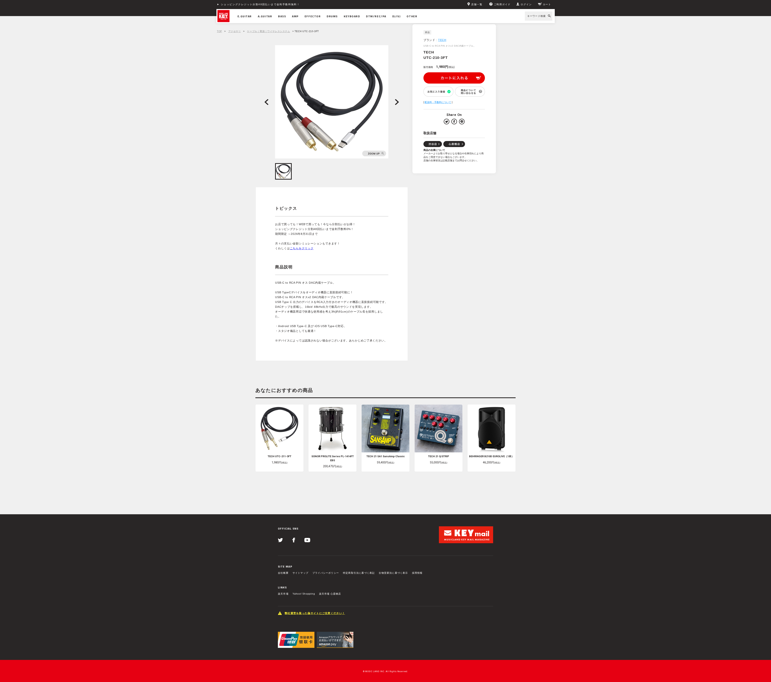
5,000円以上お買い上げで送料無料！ (245, 4)
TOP (219, 31)
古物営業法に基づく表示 (393, 573)
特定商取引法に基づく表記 (359, 573)
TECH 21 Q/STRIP (438, 456)
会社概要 (283, 573)
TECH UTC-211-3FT (279, 456)
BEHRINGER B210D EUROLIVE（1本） (491, 456)
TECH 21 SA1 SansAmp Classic (385, 456)
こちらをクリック (302, 248)
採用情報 (417, 573)
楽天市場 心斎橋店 (330, 593)
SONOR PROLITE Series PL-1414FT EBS (332, 458)
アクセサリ (234, 31)
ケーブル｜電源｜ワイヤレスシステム (268, 31)
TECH (442, 40)
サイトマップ (300, 573)
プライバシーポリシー (325, 573)
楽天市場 (283, 593)
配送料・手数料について (438, 102)
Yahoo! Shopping (304, 593)
